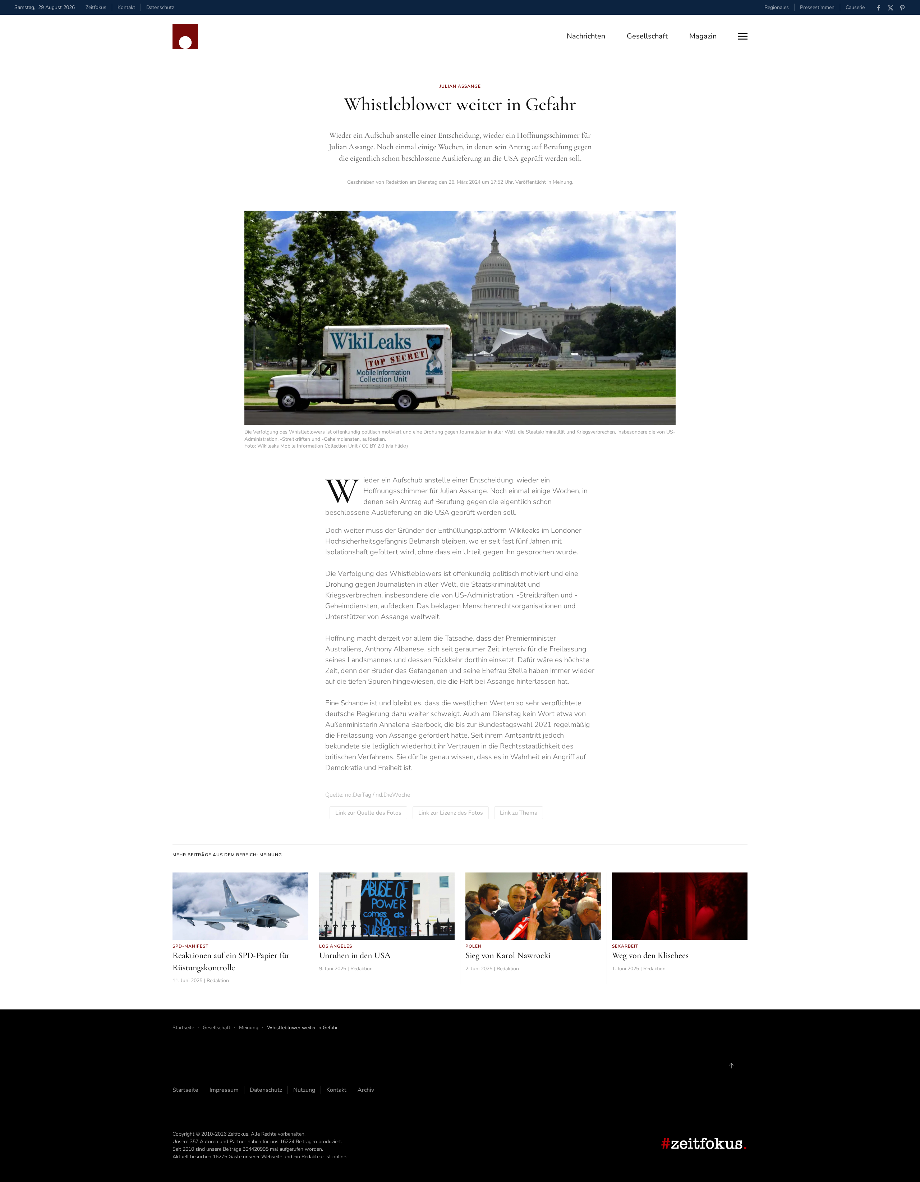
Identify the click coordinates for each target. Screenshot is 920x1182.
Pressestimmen (817, 7)
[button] (743, 36)
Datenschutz (160, 7)
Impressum (224, 1090)
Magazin (703, 36)
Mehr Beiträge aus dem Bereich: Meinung (227, 855)
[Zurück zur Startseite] (185, 36)
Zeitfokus (96, 7)
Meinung (562, 182)
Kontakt (126, 7)
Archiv (366, 1090)
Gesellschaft (647, 36)
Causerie (855, 7)
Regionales (776, 7)
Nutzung (304, 1090)
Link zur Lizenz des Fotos (450, 813)
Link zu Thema (518, 813)
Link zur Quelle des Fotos (368, 813)
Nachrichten (586, 36)
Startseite (185, 1090)
